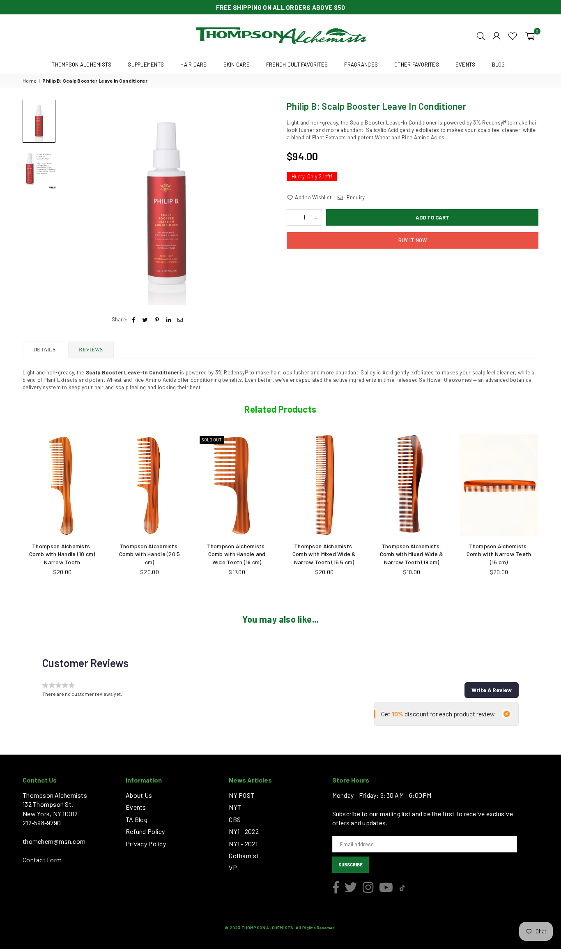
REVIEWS (91, 349)
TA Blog (136, 819)
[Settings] (496, 35)
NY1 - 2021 (243, 843)
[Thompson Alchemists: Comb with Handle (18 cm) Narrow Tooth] (62, 485)
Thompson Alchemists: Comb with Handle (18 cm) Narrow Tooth (62, 554)
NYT (235, 807)
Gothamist (244, 855)
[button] (530, 35)
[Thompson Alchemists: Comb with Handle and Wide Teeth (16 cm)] (237, 485)
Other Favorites (416, 64)
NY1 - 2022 (244, 831)
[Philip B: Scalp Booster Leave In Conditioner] (39, 168)
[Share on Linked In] (169, 319)
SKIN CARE (236, 64)
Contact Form (42, 860)
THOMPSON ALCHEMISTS (81, 64)
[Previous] (71, 203)
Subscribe (350, 864)
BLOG (498, 64)
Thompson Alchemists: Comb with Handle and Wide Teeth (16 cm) (237, 554)
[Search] (481, 35)
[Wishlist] (512, 35)
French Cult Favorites (297, 64)
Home (30, 80)
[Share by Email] (180, 319)
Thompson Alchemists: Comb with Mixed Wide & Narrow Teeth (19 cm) (412, 554)
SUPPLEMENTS (146, 64)
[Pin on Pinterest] (157, 319)
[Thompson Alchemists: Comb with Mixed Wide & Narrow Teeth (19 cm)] (411, 485)
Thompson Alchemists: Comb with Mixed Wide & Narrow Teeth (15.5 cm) (324, 554)
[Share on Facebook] (134, 319)
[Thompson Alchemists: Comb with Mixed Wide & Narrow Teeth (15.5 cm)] (324, 485)
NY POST (241, 795)
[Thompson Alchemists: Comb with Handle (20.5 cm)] (149, 485)
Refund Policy (145, 831)
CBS (235, 819)
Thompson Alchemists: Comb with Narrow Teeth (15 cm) (499, 554)
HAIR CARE (193, 64)
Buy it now (412, 240)
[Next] (263, 203)
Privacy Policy (146, 843)
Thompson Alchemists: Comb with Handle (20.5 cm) (149, 554)
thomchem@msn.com (54, 841)
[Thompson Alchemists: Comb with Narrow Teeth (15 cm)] (499, 485)
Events (136, 807)
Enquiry (355, 197)
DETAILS (44, 349)
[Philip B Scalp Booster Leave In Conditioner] (39, 121)
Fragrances (361, 64)
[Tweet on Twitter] (146, 319)
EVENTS (465, 64)
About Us (139, 795)
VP (233, 867)
